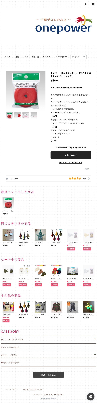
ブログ (25, 57)
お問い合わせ (61, 57)
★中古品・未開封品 (9, 355)
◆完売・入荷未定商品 (10, 363)
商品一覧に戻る (48, 375)
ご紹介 (16, 57)
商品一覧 (35, 57)
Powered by (46, 398)
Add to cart (70, 155)
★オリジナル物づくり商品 (12, 340)
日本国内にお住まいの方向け (70, 163)
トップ (7, 57)
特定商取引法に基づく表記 (33, 389)
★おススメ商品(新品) (10, 347)
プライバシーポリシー (11, 389)
